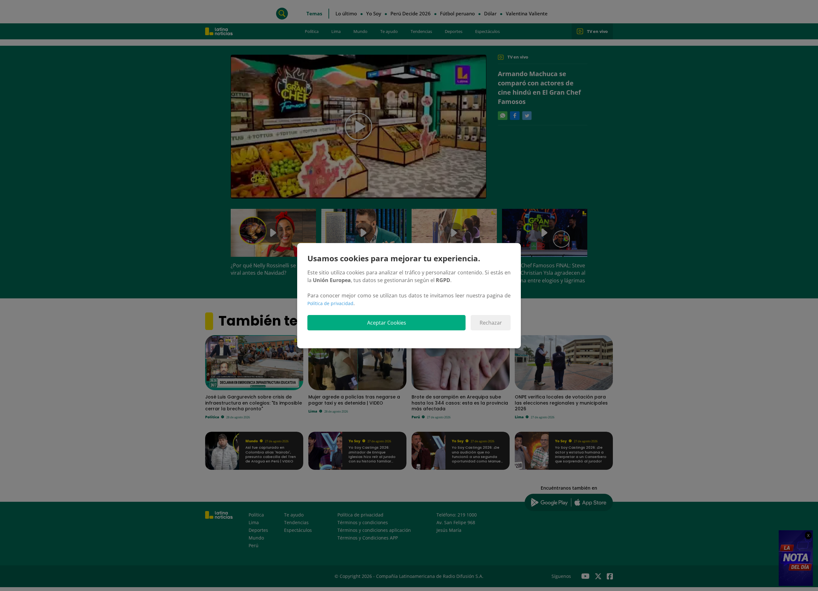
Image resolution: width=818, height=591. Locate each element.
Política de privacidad (330, 303)
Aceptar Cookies (386, 322)
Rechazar (491, 322)
